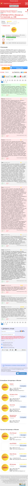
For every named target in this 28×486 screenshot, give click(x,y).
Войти (18, 331)
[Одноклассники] (24, 72)
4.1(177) (15, 21)
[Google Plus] (26, 72)
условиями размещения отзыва (12, 371)
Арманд (11, 383)
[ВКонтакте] (21, 72)
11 (14, 80)
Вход (26, 11)
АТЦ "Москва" (13, 433)
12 (17, 80)
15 (25, 80)
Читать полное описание (6, 65)
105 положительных (13, 22)
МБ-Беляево (13, 464)
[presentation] (3, 77)
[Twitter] (23, 72)
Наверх (7, 72)
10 (12, 80)
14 (22, 80)
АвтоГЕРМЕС (13, 443)
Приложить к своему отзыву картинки (15, 365)
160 (7, 22)
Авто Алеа (12, 404)
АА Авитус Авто (14, 394)
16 (2, 81)
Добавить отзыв (6, 25)
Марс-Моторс (13, 453)
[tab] (3, 77)
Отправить (22, 373)
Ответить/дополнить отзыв (21, 94)
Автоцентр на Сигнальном (13, 416)
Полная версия (14, 1)
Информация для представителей (19, 68)
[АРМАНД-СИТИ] (14, 32)
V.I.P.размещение (6, 69)
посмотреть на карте (11, 37)
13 (20, 80)
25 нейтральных (12, 23)
